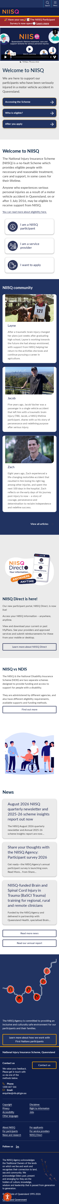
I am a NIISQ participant (29, 226)
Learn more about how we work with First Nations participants (29, 1039)
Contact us (44, 1065)
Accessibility (8, 1112)
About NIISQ (9, 1128)
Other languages (10, 1116)
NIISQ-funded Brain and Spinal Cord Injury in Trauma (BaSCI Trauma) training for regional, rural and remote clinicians (29, 896)
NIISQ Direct (36, 1135)
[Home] (11, 11)
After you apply (13, 124)
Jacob (12, 398)
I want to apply (30, 265)
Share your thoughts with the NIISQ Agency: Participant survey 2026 (28, 852)
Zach (11, 467)
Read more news (29, 933)
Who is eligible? (14, 113)
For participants (10, 1131)
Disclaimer (35, 1105)
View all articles (39, 524)
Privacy (6, 1108)
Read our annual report (29, 943)
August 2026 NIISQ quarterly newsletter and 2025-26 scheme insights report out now (28, 811)
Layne (12, 325)
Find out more (29, 709)
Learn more (42, 23)
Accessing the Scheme (17, 102)
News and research (12, 1135)
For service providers (40, 1131)
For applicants (36, 1128)
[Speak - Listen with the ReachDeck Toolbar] (7, 1197)
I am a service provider (29, 245)
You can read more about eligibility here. (25, 212)
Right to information (39, 1108)
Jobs (32, 1112)
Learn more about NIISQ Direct (29, 647)
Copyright (7, 1105)
